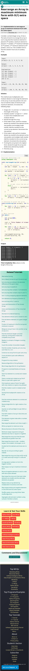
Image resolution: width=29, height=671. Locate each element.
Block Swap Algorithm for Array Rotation (14, 366)
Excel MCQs (14, 589)
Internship (14, 646)
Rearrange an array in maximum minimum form (14, 467)
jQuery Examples (14, 610)
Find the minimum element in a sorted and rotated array (14, 400)
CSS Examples (14, 612)
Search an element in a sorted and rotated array (14, 374)
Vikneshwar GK (12, 32)
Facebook (14, 657)
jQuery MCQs (6, 526)
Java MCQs (16, 514)
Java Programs (14, 600)
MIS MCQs (14, 580)
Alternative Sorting (7, 276)
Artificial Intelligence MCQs (10, 534)
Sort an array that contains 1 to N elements (14, 290)
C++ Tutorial (14, 620)
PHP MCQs (15, 526)
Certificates (14, 648)
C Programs (14, 595)
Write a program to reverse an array (12, 426)
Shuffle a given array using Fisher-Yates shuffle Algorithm (13, 493)
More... (14, 631)
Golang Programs (14, 604)
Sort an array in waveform (9, 287)
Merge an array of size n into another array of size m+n (14, 330)
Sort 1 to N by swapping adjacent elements (14, 295)
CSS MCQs (17, 523)
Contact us (14, 639)
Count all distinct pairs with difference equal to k (13, 356)
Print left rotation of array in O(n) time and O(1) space (14, 414)
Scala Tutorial (14, 629)
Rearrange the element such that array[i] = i (14, 423)
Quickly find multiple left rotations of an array (13, 393)
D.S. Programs (14, 602)
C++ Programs (14, 597)
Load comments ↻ (14, 557)
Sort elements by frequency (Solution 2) (13, 298)
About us (14, 637)
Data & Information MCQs (10, 542)
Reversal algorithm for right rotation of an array (14, 405)
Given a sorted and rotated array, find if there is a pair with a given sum (13, 379)
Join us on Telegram (9, 667)
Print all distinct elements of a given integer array (14, 320)
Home (5, 6)
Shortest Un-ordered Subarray (11, 314)
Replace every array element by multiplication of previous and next (12, 484)
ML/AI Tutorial (14, 623)
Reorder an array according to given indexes (12, 451)
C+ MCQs (14, 583)
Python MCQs (6, 514)
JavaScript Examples (14, 608)
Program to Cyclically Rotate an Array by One (13, 370)
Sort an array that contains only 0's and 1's (14, 293)
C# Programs (14, 606)
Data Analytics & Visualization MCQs (14, 578)
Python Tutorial (14, 621)
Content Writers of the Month (14, 650)
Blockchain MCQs (14, 574)
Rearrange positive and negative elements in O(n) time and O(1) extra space (14, 488)
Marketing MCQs (14, 572)
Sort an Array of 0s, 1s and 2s (10, 301)
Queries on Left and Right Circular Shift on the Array (14, 410)
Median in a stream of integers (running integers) (13, 341)
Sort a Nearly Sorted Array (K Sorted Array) (14, 279)
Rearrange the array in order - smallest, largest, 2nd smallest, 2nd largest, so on (13, 442)
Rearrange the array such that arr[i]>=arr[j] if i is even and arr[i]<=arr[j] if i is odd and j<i (14, 457)
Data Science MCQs (8, 547)
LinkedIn (14, 659)
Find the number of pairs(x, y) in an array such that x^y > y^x (14, 349)
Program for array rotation (10, 360)
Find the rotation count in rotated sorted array (14, 389)
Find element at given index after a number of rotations (14, 419)
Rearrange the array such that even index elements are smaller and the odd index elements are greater (14, 478)
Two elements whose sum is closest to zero (14, 316)
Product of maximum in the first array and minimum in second (14, 325)
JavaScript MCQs (7, 523)
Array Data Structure (22, 6)
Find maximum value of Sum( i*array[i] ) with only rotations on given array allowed (14, 384)
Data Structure (12, 6)
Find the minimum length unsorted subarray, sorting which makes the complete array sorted (12, 335)
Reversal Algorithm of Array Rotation (12, 363)
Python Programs (14, 599)
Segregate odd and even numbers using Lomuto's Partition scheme (13, 498)
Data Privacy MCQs (8, 539)
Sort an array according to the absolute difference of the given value (13, 283)
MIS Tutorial (14, 625)
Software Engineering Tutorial (14, 627)
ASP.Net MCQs (6, 531)
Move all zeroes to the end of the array (13, 429)
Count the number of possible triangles (13, 345)
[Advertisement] (13, 22)
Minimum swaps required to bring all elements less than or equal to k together (14, 433)
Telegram (14, 655)
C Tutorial (14, 618)
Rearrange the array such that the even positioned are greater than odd (13, 437)
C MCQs (13, 518)
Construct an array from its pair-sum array (14, 353)
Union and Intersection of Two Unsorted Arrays (14, 310)
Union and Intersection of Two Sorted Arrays (13, 305)
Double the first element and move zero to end (14, 447)
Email (14, 661)
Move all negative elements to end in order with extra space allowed (14, 472)
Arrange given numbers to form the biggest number (12, 463)
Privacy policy (14, 641)
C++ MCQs (5, 518)
